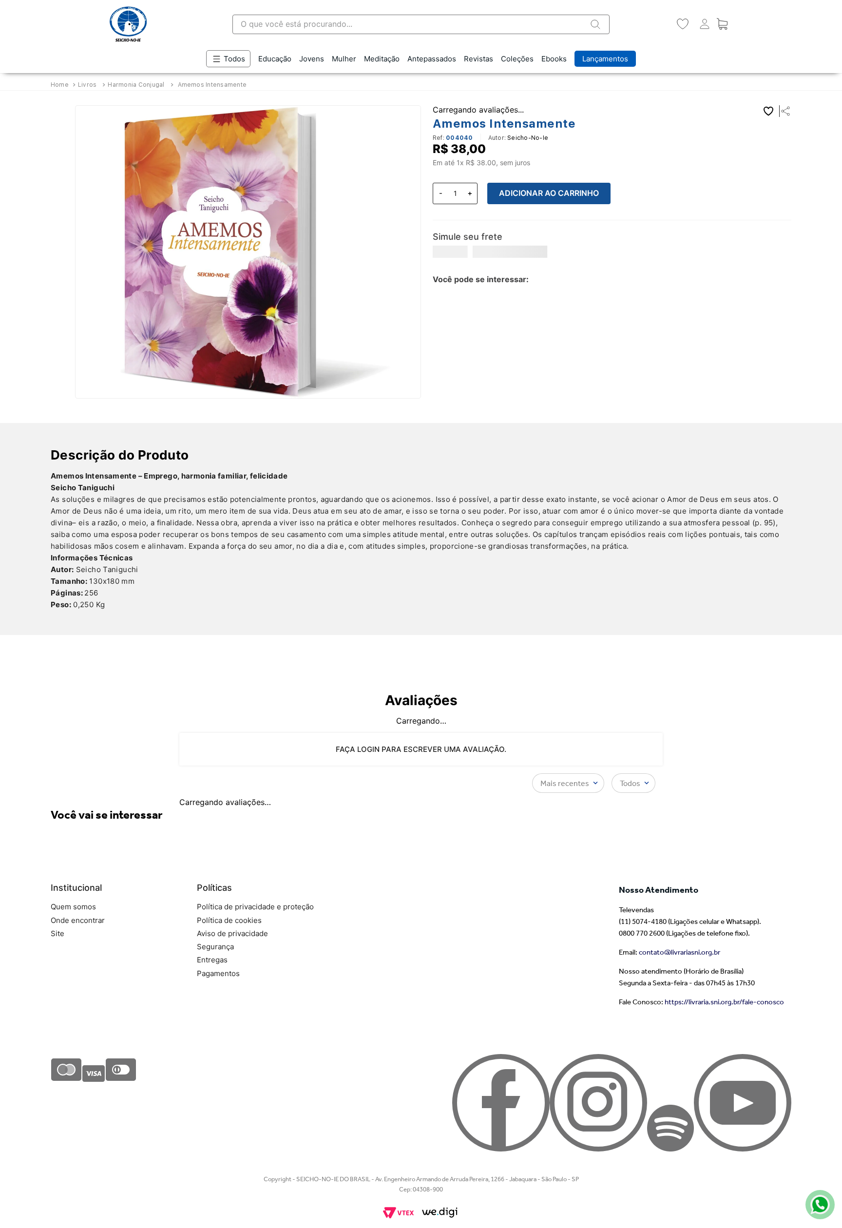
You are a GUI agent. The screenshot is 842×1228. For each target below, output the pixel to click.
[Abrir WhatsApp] (817, 1203)
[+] (469, 193)
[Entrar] (702, 24)
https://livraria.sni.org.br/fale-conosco (724, 1163)
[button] (782, 111)
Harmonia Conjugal (136, 84)
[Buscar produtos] (595, 24)
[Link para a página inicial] (61, 84)
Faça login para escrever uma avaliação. (421, 789)
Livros (87, 84)
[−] (440, 193)
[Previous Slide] (757, 283)
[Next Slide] (781, 283)
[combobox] (421, 24)
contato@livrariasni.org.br (679, 1114)
